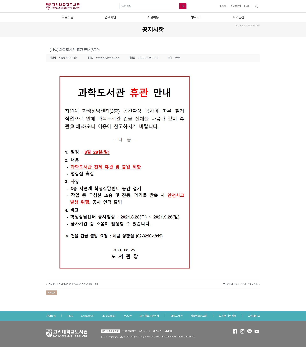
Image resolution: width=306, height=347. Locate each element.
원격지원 (169, 331)
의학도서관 (176, 315)
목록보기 (51, 292)
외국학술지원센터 (149, 315)
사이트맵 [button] (51, 315)
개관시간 (157, 331)
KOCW (128, 315)
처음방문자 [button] (236, 6)
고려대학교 (254, 315)
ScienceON (87, 315)
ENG (246, 6)
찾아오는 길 (144, 331)
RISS (70, 315)
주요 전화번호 (129, 331)
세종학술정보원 (198, 315)
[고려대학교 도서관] (67, 332)
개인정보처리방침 (110, 331)
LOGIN (223, 6)
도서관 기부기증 (227, 315)
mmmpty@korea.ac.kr (108, 57)
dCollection (109, 315)
